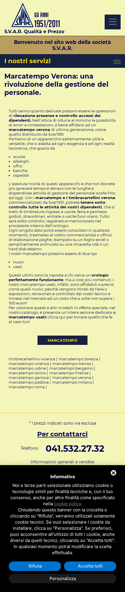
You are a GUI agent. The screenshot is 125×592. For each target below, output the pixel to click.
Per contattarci (62, 434)
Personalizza (62, 578)
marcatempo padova (29, 382)
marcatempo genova (29, 377)
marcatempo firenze (69, 373)
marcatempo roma (27, 386)
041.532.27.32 (75, 448)
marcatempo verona (71, 377)
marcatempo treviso (72, 363)
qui (63, 317)
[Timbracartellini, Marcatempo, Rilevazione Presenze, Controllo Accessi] (34, 26)
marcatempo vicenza (29, 363)
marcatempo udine (27, 368)
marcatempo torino (27, 373)
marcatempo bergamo (71, 368)
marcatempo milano (72, 382)
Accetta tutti (90, 566)
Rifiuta (35, 566)
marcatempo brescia (78, 359)
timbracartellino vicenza (32, 359)
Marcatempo (62, 340)
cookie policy (67, 503)
